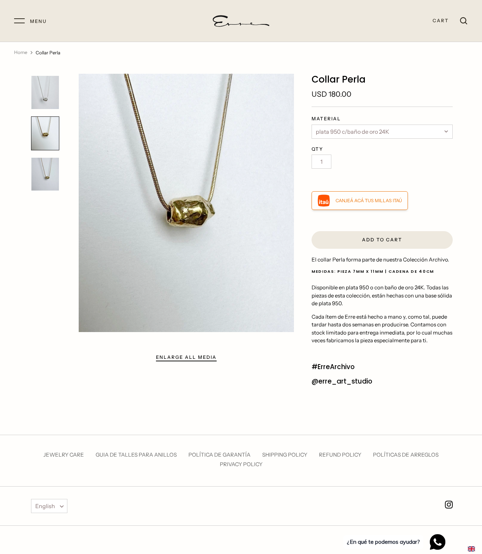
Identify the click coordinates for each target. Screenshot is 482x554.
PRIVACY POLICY (241, 464)
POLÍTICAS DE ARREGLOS (406, 454)
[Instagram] (449, 506)
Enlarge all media (186, 357)
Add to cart (382, 239)
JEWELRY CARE (63, 454)
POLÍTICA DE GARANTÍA (219, 454)
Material (326, 118)
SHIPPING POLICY (284, 454)
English (45, 506)
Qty (317, 149)
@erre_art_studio (342, 381)
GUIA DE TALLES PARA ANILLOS (136, 454)
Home (20, 52)
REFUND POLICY (340, 454)
